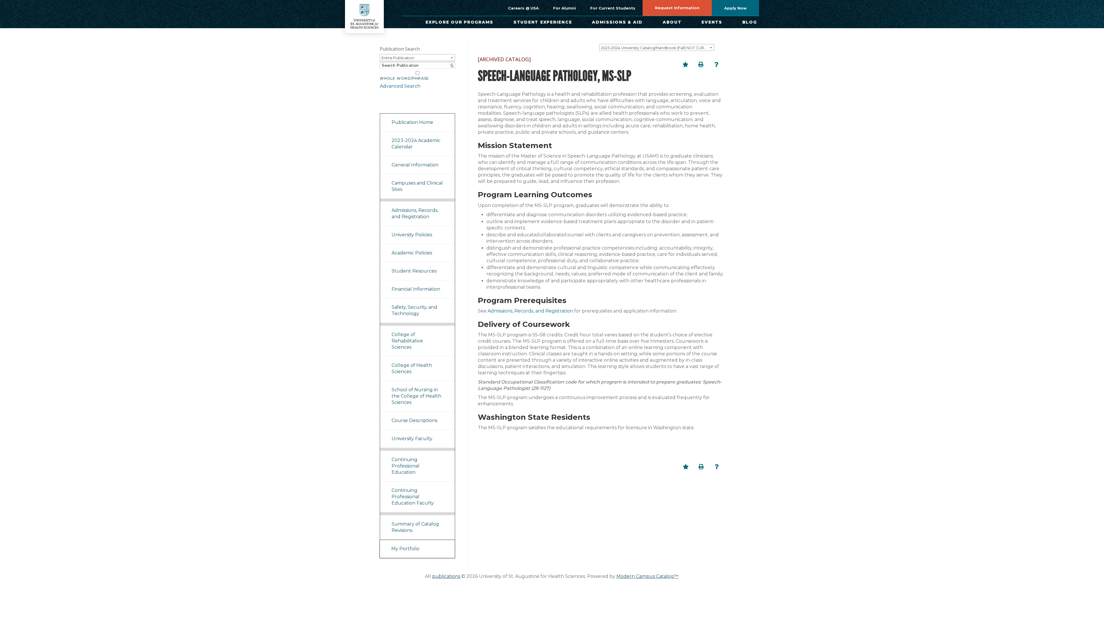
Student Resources (414, 271)
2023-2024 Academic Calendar (416, 144)
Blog (749, 22)
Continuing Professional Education (405, 466)
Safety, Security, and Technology (414, 310)
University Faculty (412, 438)
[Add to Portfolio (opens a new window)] (685, 64)
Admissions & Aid (617, 22)
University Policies (412, 234)
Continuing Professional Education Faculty (413, 497)
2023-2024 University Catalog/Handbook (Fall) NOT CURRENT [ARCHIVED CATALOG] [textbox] (657, 47)
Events (712, 22)
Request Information (677, 7)
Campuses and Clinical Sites (417, 186)
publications (446, 576)
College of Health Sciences (412, 368)
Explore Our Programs (459, 22)
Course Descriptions (414, 420)
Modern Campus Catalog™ (647, 576)
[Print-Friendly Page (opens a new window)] (701, 64)
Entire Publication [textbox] (398, 57)
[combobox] (656, 47)
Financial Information (416, 289)
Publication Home (412, 122)
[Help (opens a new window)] (716, 64)
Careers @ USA (523, 8)
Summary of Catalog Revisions (415, 527)
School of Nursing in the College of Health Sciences (416, 396)
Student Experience (542, 22)
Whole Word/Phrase (404, 78)
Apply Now (735, 8)
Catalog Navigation (405, 106)
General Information (415, 165)
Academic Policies (412, 253)
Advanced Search (400, 86)
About (672, 22)
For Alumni (564, 8)
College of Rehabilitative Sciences (407, 341)
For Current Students (612, 8)
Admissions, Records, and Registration (415, 213)
